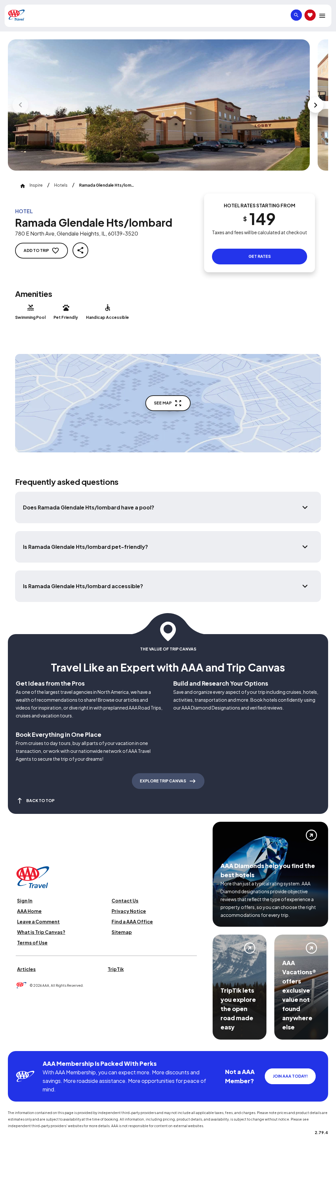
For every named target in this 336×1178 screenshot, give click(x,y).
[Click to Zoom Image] (159, 105)
